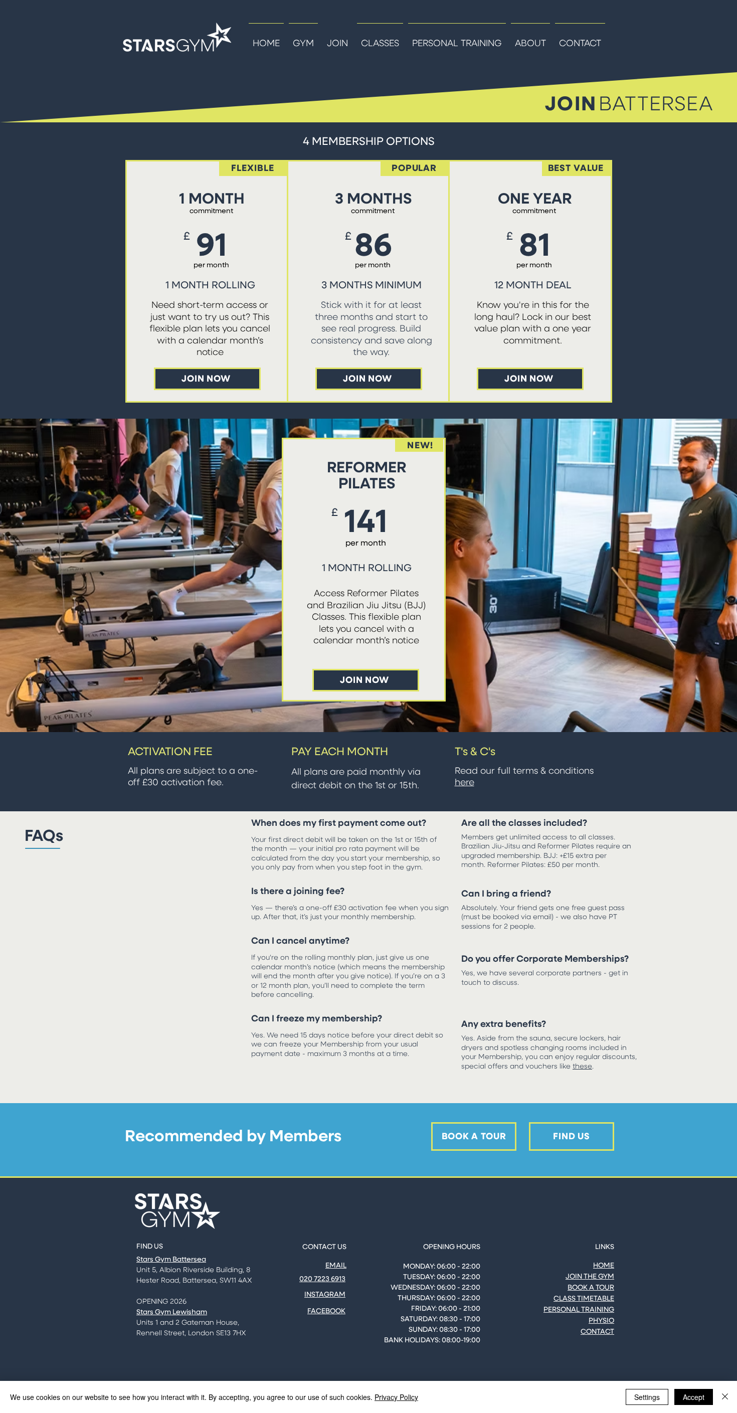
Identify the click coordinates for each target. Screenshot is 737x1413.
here (464, 782)
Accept (693, 1397)
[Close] (725, 1397)
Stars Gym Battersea (171, 1259)
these (582, 1066)
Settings (647, 1397)
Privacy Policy (396, 1397)
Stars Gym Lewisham (171, 1312)
